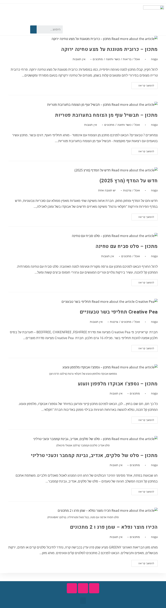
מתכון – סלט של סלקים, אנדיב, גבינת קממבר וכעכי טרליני (94, 455)
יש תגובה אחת (107, 190)
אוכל (137, 59)
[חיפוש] (33, 29)
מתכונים (98, 59)
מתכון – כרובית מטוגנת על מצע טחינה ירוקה (109, 49)
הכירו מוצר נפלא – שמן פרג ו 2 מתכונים (114, 527)
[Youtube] (12, 29)
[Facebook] (19, 29)
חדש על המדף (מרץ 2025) (129, 180)
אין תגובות (79, 59)
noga (154, 59)
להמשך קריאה (142, 84)
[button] (83, 600)
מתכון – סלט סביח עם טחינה (127, 246)
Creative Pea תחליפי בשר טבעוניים (119, 312)
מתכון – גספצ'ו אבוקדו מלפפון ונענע (118, 383)
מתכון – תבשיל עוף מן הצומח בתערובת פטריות (106, 115)
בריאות (127, 59)
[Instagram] (5, 29)
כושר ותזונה (113, 59)
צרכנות (127, 190)
